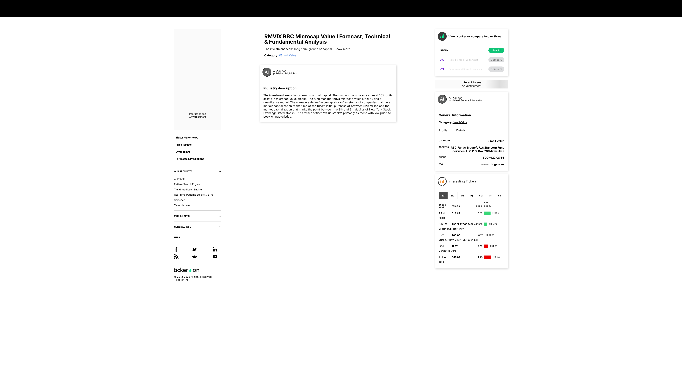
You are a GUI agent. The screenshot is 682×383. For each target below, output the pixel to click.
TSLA (442, 257)
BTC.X (443, 224)
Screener (179, 199)
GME (442, 246)
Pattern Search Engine (187, 184)
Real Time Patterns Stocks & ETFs (193, 194)
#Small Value (287, 55)
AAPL (442, 213)
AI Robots (179, 179)
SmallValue (460, 122)
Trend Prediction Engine (188, 189)
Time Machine (182, 205)
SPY (441, 235)
